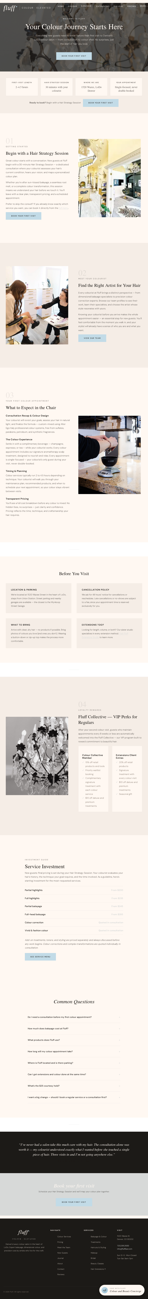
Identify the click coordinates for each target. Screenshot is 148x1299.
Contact (60, 1269)
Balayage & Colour (99, 1236)
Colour (72, 6)
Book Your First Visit (74, 56)
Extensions (103, 6)
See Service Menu (40, 957)
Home (61, 6)
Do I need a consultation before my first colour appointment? (60, 1017)
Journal (60, 1258)
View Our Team (92, 338)
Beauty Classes (97, 1263)
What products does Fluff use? (44, 1040)
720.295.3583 (123, 1245)
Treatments (95, 1242)
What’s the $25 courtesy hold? (44, 1085)
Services (86, 6)
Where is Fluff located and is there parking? (50, 1062)
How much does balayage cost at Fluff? (48, 1028)
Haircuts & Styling (98, 1247)
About (60, 1263)
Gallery (118, 6)
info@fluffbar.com (124, 1249)
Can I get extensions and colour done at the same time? (57, 1074)
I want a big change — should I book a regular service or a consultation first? (67, 1097)
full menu (63, 208)
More (143, 6)
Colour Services (64, 1236)
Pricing (131, 6)
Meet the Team (63, 1247)
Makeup (94, 1253)
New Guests (62, 1253)
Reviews (60, 1274)
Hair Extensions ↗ (98, 1269)
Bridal (93, 1258)
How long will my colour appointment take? (50, 1051)
